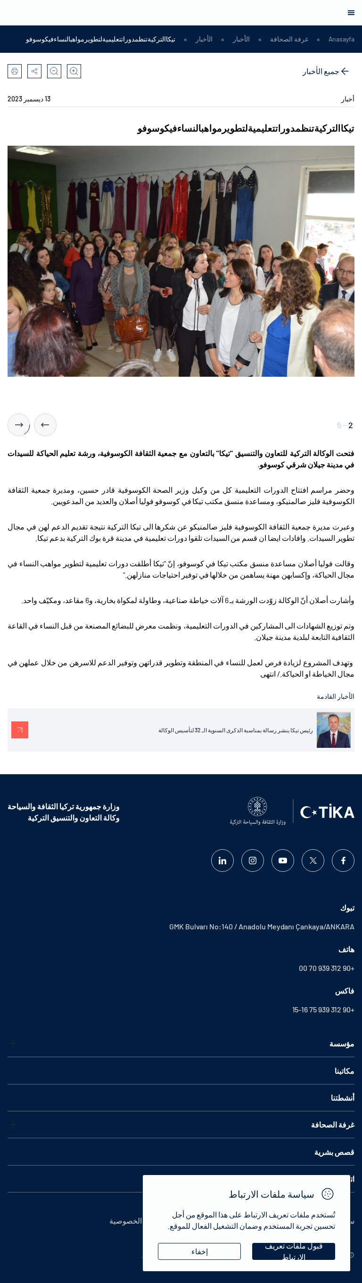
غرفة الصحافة (289, 39)
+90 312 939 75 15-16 (323, 1009)
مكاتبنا (344, 1070)
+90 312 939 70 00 (326, 967)
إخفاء (199, 1251)
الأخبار (241, 39)
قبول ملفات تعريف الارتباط (294, 1251)
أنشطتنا (342, 1097)
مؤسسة (341, 1043)
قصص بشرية (334, 1151)
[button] (45, 425)
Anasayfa (341, 39)
